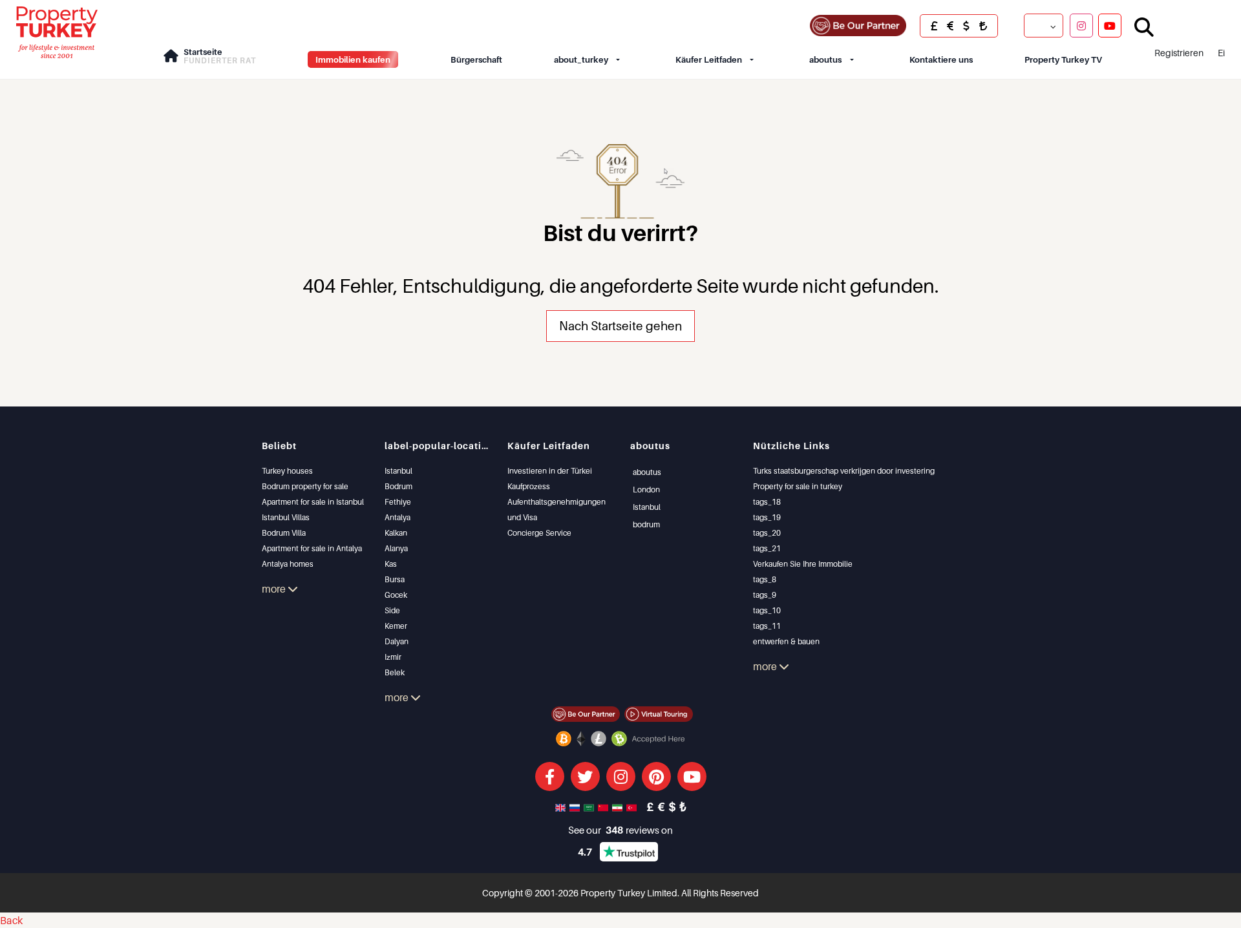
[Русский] (576, 806)
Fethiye (398, 502)
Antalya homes (287, 564)
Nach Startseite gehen (620, 325)
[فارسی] (618, 806)
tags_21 (767, 548)
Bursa (395, 579)
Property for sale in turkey (797, 486)
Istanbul (398, 471)
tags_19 (767, 517)
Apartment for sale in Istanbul (313, 502)
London (646, 489)
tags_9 (764, 595)
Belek (395, 672)
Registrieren (1179, 52)
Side (392, 610)
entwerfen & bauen (786, 641)
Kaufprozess (528, 486)
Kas (391, 564)
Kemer (396, 626)
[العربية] (590, 806)
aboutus (825, 59)
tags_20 (767, 533)
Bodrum (398, 486)
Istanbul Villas (286, 517)
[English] (562, 806)
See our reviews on (620, 830)
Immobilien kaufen (352, 59)
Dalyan (396, 641)
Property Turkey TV (1063, 59)
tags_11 (767, 626)
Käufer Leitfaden (708, 59)
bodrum (646, 524)
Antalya (397, 517)
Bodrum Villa (284, 533)
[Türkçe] (633, 806)
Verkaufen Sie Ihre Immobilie (803, 564)
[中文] (604, 806)
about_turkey (581, 59)
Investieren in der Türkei (549, 471)
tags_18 (767, 502)
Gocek (396, 595)
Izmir (393, 657)
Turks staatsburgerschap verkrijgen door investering (844, 471)
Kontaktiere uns (941, 59)
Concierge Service (539, 533)
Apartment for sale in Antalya (312, 548)
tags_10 (767, 610)
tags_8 (764, 579)
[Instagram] (1081, 25)
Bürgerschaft (476, 59)
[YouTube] (1109, 25)
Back (11, 920)
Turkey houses (287, 471)
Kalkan (396, 533)
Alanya (396, 548)
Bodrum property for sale (305, 486)
